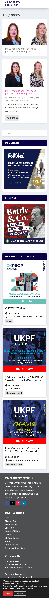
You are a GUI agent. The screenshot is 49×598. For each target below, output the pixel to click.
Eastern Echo (11, 524)
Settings (20, 593)
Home (7, 518)
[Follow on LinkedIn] (23, 503)
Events (8, 535)
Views (11, 101)
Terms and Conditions (15, 548)
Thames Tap (10, 521)
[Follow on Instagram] (18, 503)
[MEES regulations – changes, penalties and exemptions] (24, 73)
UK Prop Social (12, 538)
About (7, 541)
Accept (7, 593)
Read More (12, 118)
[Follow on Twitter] (12, 503)
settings (30, 588)
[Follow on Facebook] (7, 503)
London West (11, 528)
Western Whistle (12, 531)
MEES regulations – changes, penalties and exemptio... (21, 50)
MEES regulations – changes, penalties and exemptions (21, 92)
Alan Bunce (11, 98)
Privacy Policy (11, 545)
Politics (31, 98)
